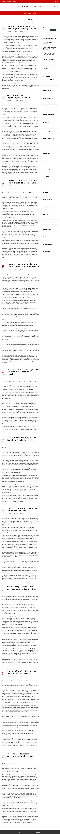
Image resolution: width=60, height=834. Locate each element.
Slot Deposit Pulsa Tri (48, 114)
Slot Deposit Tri (47, 90)
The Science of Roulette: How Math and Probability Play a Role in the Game (22, 182)
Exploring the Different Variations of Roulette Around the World (23, 509)
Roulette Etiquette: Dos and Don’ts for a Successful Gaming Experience (23, 265)
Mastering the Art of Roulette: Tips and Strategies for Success (21, 672)
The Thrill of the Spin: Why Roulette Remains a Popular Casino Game (22, 439)
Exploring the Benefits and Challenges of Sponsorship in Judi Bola (49, 61)
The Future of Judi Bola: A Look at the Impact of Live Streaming (49, 55)
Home (25, 13)
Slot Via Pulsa (46, 153)
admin (9, 31)
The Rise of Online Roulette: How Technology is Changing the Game (22, 27)
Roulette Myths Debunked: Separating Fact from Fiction (19, 96)
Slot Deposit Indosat (48, 98)
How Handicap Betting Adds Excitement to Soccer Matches (49, 42)
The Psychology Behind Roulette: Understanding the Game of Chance (23, 587)
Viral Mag (38, 832)
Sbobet (29, 13)
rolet (22, 31)
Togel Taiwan (46, 184)
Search (45, 27)
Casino (34, 13)
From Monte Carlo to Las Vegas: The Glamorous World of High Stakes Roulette (23, 371)
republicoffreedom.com (30, 6)
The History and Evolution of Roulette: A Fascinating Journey (20, 755)
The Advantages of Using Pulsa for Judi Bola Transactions (49, 67)
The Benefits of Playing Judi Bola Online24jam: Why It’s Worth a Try (49, 48)
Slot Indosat (46, 122)
